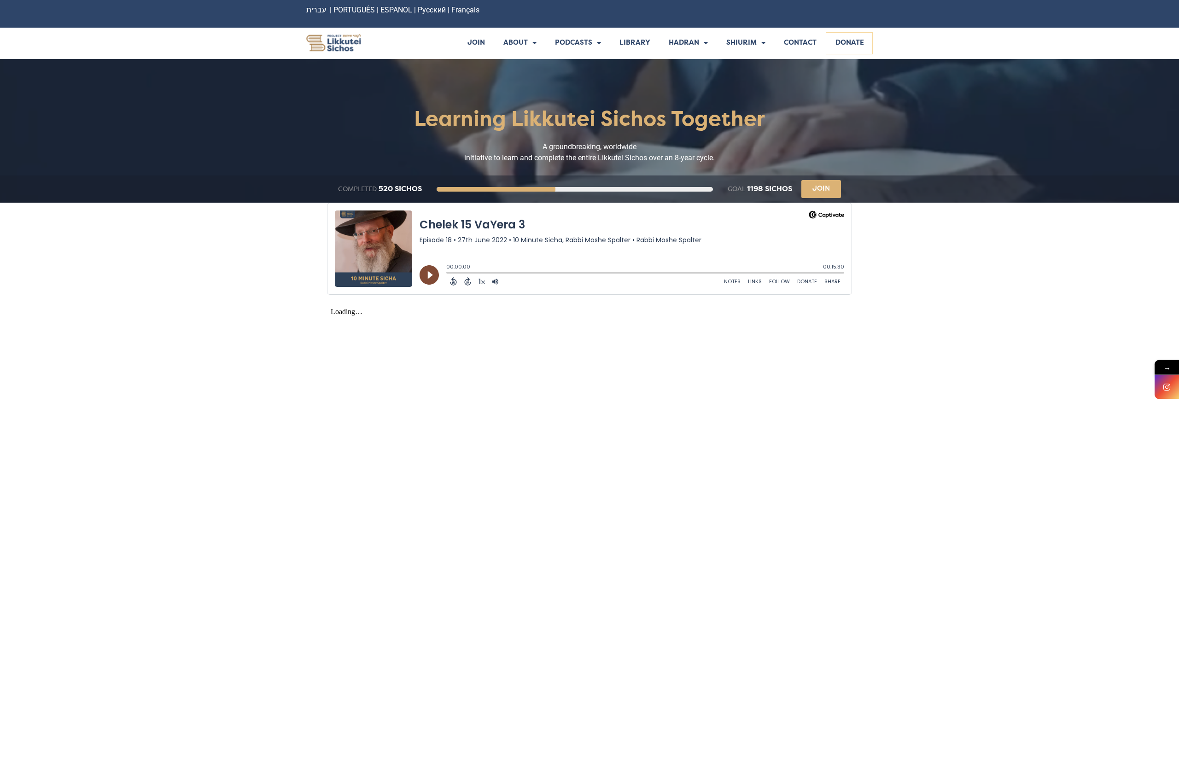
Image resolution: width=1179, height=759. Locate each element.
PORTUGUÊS (354, 10)
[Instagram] (1167, 387)
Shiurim (741, 43)
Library (634, 43)
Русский (433, 10)
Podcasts (573, 43)
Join (476, 43)
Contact (800, 43)
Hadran (684, 43)
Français (465, 10)
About (515, 43)
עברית (316, 10)
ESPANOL (396, 10)
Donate (849, 43)
